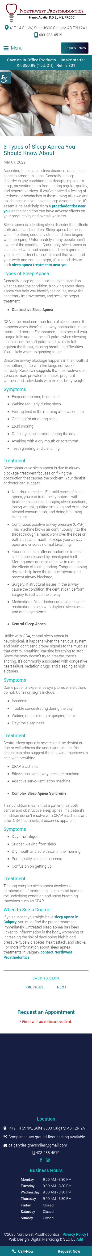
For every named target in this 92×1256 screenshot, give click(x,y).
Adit (79, 1239)
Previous (34, 987)
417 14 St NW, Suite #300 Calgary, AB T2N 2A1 (48, 27)
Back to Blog (46, 978)
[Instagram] (48, 1160)
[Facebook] (41, 1160)
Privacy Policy (74, 1234)
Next (62, 987)
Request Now (74, 48)
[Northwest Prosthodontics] (46, 13)
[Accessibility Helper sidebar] (5, 78)
